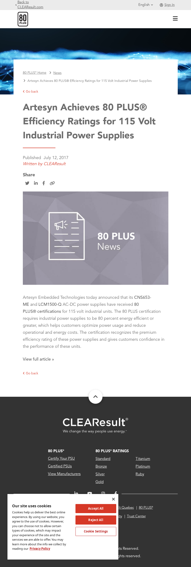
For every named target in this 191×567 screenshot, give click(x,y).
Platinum (143, 467)
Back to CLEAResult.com (30, 5)
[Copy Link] (52, 183)
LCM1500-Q (49, 305)
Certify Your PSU (61, 459)
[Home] (23, 19)
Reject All (95, 520)
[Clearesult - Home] (95, 425)
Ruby (140, 474)
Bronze (101, 467)
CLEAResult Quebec (118, 508)
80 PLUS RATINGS (112, 451)
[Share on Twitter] (27, 183)
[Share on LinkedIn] (36, 183)
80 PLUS (56, 451)
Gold (100, 482)
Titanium (143, 459)
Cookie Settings (96, 531)
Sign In (169, 5)
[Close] (113, 499)
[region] (62, 527)
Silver (100, 474)
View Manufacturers (64, 474)
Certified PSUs (60, 466)
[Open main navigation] (174, 19)
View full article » (38, 359)
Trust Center (136, 516)
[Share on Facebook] (43, 183)
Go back (32, 91)
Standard (103, 459)
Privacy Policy (40, 548)
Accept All (95, 508)
